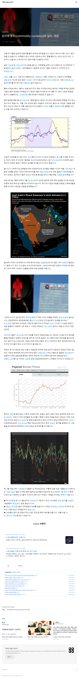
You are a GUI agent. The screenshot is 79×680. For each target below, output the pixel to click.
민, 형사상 (8, 515)
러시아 (19, 335)
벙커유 (9, 417)
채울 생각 (7, 80)
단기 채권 (7, 323)
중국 (6, 335)
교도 (15, 77)
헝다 (48, 338)
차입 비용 (62, 317)
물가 (58, 157)
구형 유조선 (11, 492)
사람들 (10, 65)
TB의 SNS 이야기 (7, 2)
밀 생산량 (32, 180)
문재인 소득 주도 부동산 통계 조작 (14, 594)
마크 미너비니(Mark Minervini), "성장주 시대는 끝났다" (19, 590)
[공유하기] (11, 565)
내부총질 (11, 500)
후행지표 (58, 106)
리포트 (24, 100)
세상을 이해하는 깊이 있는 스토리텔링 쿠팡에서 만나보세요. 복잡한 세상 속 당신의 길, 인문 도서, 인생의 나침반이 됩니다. (38, 555)
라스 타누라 (22, 423)
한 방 (52, 323)
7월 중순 (64, 492)
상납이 (33, 500)
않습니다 (31, 509)
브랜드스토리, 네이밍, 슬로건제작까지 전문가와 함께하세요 (26, 540)
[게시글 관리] (13, 565)
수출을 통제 (61, 175)
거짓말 (28, 80)
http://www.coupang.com (14, 548)
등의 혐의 (61, 500)
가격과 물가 (24, 94)
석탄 (11, 414)
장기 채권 (48, 326)
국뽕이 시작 (8, 359)
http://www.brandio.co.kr (14, 534)
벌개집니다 (8, 71)
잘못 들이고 (69, 80)
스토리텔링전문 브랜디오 (15, 537)
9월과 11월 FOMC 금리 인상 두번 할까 (15, 584)
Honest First (8, 572)
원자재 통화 (30, 317)
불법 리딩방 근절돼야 (10, 588)
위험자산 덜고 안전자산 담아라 (13, 577)
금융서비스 (42, 353)
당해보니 (39, 77)
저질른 (70, 500)
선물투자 (65, 262)
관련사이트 (4, 670)
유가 (29, 157)
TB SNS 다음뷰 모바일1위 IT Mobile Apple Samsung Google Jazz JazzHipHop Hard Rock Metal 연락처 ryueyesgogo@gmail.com (35, 652)
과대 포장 (20, 65)
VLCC (24, 420)
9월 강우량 (44, 172)
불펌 (14, 509)
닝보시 (52, 423)
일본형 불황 (29, 359)
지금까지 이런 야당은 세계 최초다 (13, 586)
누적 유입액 (56, 160)
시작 (37, 320)
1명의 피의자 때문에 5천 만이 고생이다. (15, 581)
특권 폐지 (16, 503)
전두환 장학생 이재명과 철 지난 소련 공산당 (16, 579)
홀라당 (27, 83)
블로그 (9, 506)
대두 (46, 106)
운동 (6, 77)
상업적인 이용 (56, 506)
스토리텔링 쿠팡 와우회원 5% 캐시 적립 (21, 551)
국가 (20, 500)
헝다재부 (68, 353)
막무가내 (50, 80)
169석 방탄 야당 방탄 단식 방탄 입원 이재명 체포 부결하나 (20, 575)
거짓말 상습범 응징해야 (11, 592)
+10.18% (21, 489)
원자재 (33, 160)
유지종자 (69, 169)
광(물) (43, 262)
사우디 (71, 420)
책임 (14, 515)
